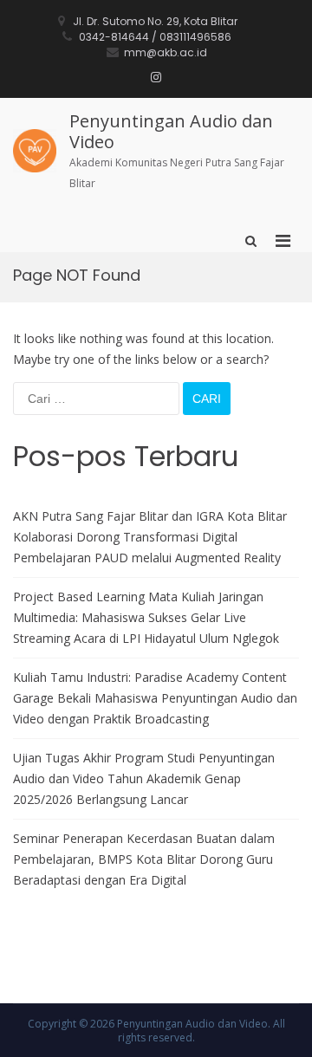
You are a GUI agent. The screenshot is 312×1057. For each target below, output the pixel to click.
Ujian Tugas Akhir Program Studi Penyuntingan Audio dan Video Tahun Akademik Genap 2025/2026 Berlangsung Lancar (144, 778)
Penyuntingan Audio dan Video (171, 131)
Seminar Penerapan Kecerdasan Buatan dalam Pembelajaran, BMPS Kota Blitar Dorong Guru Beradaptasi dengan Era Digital (144, 859)
